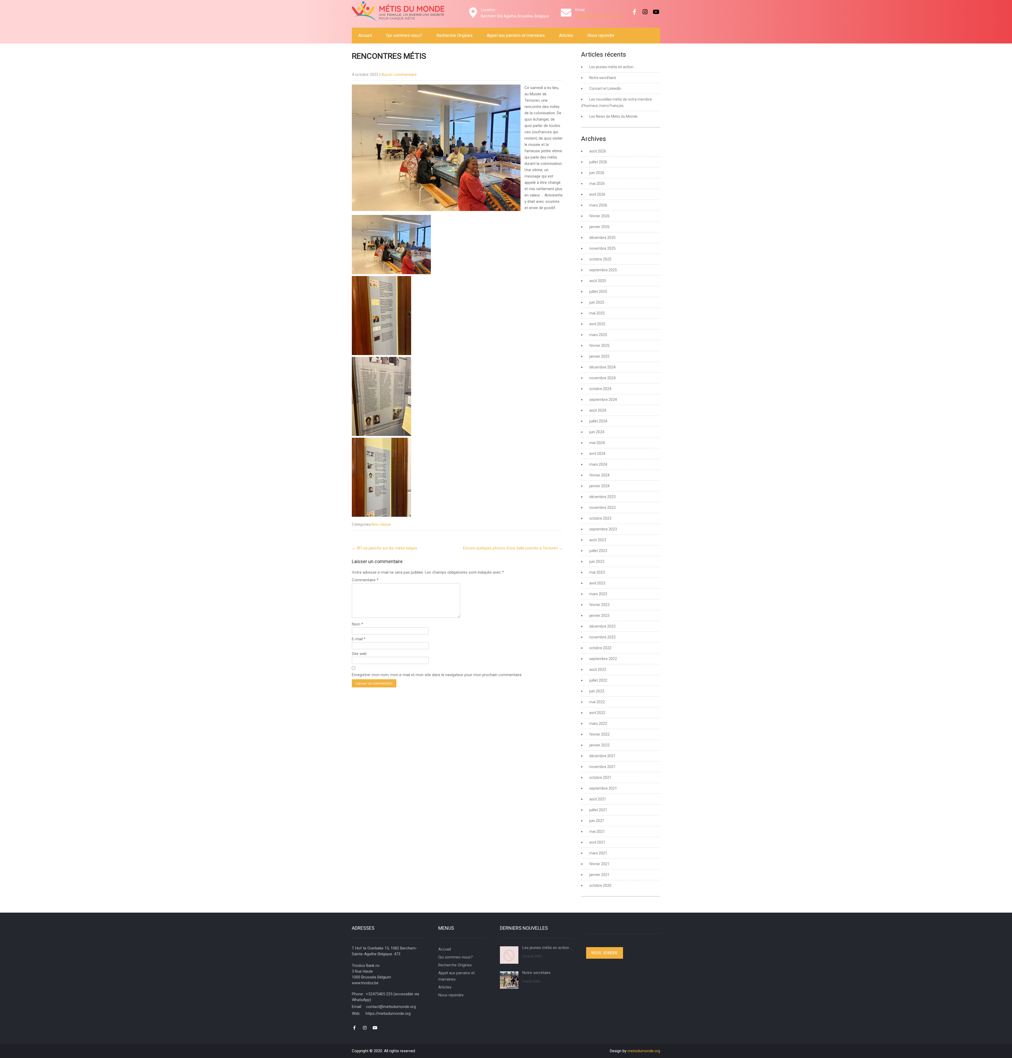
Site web (359, 653)
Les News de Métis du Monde (613, 116)
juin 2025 (596, 302)
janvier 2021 (599, 875)
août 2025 (597, 281)
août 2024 (597, 410)
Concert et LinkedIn (605, 88)
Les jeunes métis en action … (612, 67)
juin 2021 (596, 821)
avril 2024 (597, 453)
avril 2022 (597, 713)
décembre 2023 (602, 497)
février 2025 (599, 345)
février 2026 (599, 216)
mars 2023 (598, 594)
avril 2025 (597, 324)
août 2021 (597, 799)
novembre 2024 (602, 378)
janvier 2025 (599, 356)
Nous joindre (604, 953)
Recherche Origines (454, 35)
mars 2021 (598, 853)
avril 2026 (597, 194)
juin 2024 (596, 432)
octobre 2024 (600, 389)
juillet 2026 (598, 162)
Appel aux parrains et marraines (516, 35)
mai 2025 (597, 313)
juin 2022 (596, 691)
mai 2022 (597, 702)
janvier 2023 (599, 615)
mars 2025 (598, 335)
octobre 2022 (600, 648)
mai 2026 (597, 183)
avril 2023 (597, 583)
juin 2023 (596, 561)
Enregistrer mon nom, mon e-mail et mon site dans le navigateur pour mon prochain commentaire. (437, 674)
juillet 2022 (598, 680)
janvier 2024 (599, 486)
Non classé (381, 524)
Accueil (365, 35)
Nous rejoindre (600, 35)
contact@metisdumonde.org (599, 16)
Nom (357, 624)
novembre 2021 (602, 767)
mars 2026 (598, 205)
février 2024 (599, 475)
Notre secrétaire (602, 78)
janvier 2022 (599, 745)
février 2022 (599, 734)
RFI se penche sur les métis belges (384, 548)
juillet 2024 (598, 421)
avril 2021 (597, 842)
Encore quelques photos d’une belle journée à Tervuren (513, 548)
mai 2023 (597, 572)
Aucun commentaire (399, 74)
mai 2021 (597, 831)
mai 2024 (597, 443)
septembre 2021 (603, 788)
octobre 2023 (600, 518)
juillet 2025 (598, 291)
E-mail (359, 639)
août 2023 (597, 540)
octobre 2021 (600, 777)
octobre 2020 (600, 885)
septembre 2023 (603, 529)
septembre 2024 (603, 399)
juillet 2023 (598, 551)
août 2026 (597, 151)
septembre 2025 (603, 270)
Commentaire (365, 580)
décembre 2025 (602, 237)
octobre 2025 (600, 259)
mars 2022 (598, 723)
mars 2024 (598, 464)
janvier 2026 (599, 227)
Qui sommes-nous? (404, 35)
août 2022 (597, 669)
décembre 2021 (602, 756)
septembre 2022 (603, 659)
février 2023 (599, 605)
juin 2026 (596, 173)
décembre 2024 (602, 367)
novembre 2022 (602, 637)
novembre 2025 (602, 248)
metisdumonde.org (643, 1051)
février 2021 (599, 864)
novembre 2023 (602, 507)
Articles (566, 35)
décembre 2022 (602, 626)
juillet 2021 (598, 810)
